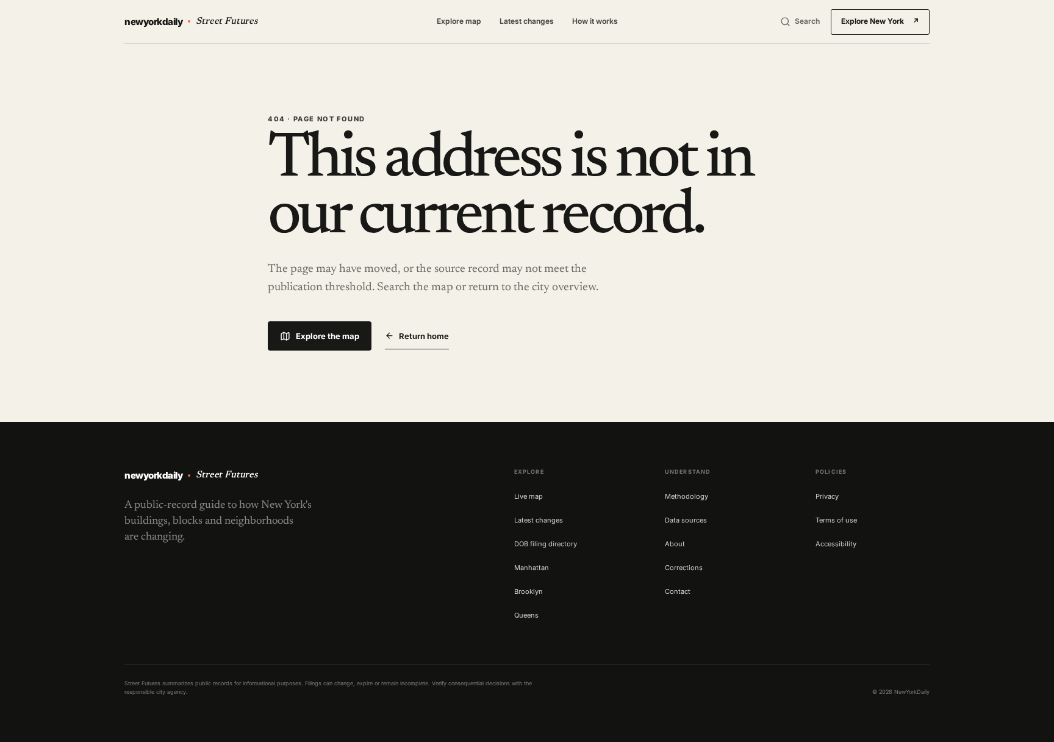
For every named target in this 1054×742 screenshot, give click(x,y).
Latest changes (527, 21)
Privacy (827, 496)
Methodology (686, 496)
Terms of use (836, 520)
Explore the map (327, 336)
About (675, 544)
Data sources (686, 520)
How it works (595, 21)
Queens (526, 615)
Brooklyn (528, 591)
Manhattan (531, 567)
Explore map (459, 21)
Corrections (684, 567)
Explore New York (880, 21)
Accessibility (836, 544)
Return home (424, 336)
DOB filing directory (545, 544)
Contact (677, 591)
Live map (528, 496)
